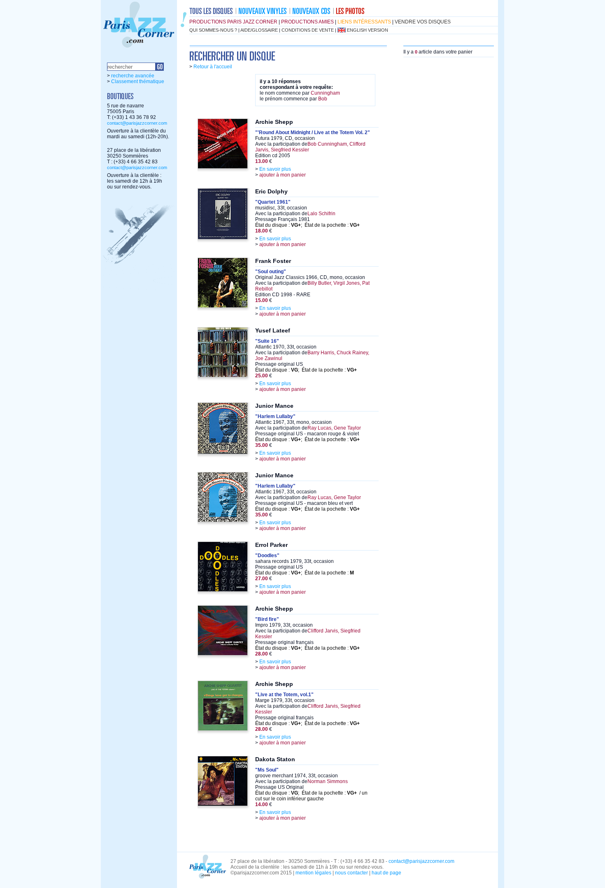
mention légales (313, 873)
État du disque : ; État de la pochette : (307, 225)
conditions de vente (308, 30)
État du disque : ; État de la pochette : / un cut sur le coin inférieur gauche (311, 796)
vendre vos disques (423, 22)
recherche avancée (132, 76)
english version (367, 30)
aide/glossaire (259, 30)
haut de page (386, 873)
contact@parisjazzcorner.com (137, 123)
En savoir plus (275, 169)
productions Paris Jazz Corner (233, 22)
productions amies (307, 22)
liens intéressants (364, 22)
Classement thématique (137, 81)
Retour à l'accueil (212, 67)
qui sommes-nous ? (213, 30)
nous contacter (351, 873)
